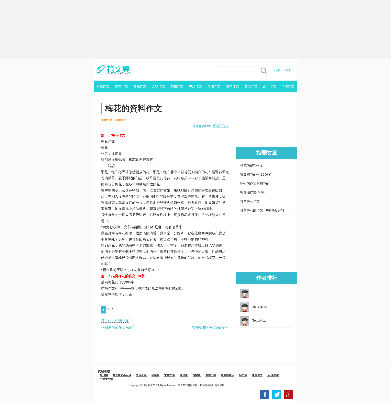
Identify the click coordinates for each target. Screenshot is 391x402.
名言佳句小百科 (122, 375)
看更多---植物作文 (115, 320)
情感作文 (287, 86)
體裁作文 (121, 86)
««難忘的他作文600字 (117, 328)
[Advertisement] (195, 29)
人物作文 (158, 86)
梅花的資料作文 (251, 165)
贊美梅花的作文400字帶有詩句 (262, 210)
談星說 (184, 375)
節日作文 (269, 86)
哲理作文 (251, 86)
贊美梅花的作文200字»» (210, 328)
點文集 (243, 375)
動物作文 (176, 86)
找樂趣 (197, 375)
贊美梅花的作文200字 (255, 174)
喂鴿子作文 (221, 126)
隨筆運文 (257, 375)
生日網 (104, 375)
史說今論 (141, 375)
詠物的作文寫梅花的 (254, 183)
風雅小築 (210, 375)
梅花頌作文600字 (252, 192)
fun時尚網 (273, 375)
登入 (288, 70)
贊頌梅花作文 (250, 201)
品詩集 (155, 375)
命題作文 (214, 86)
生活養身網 (106, 378)
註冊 (277, 70)
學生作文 (102, 86)
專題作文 (139, 86)
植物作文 (232, 86)
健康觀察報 (227, 375)
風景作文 (195, 86)
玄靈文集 (169, 375)
